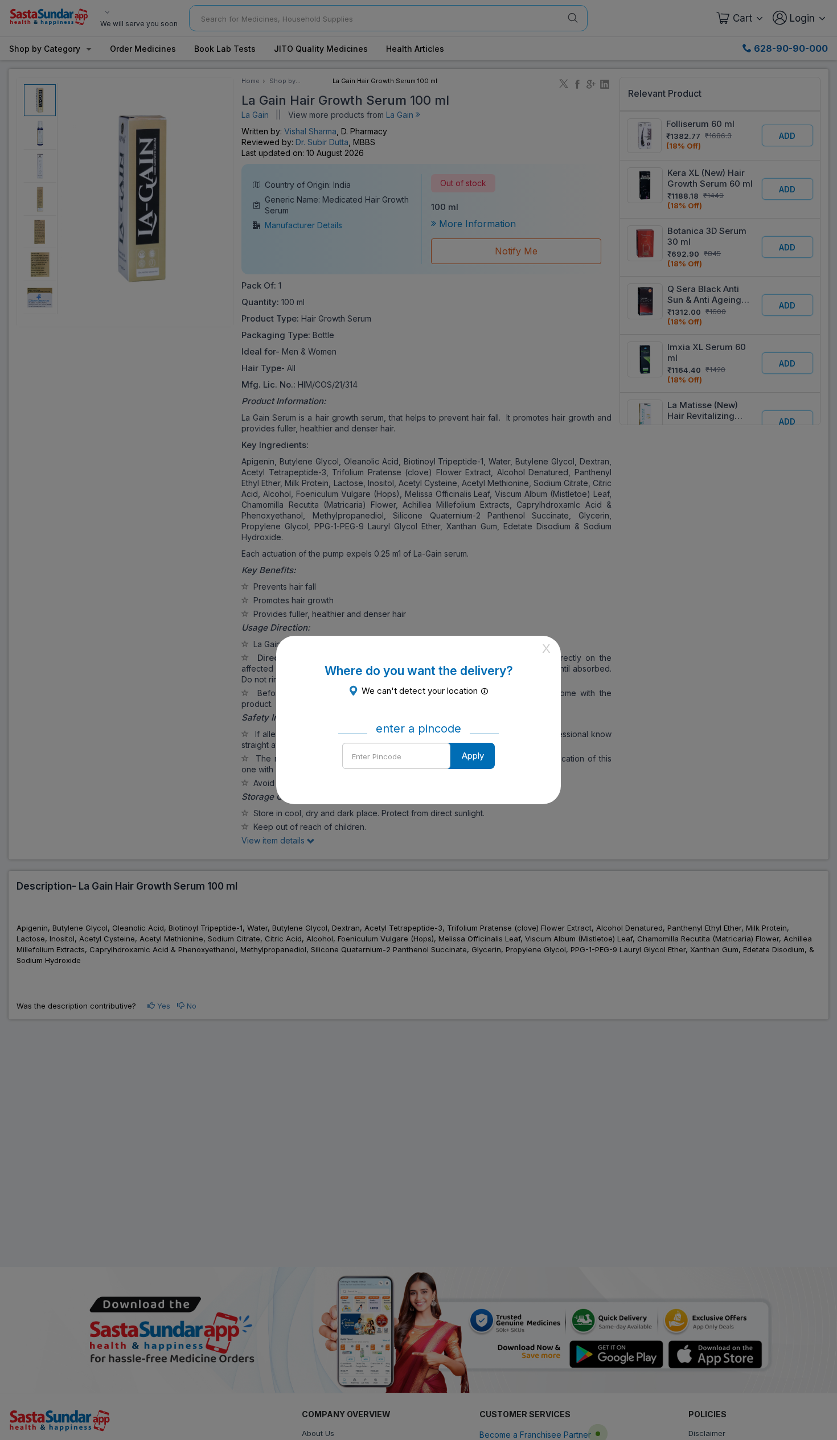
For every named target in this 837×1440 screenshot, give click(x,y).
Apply (473, 755)
